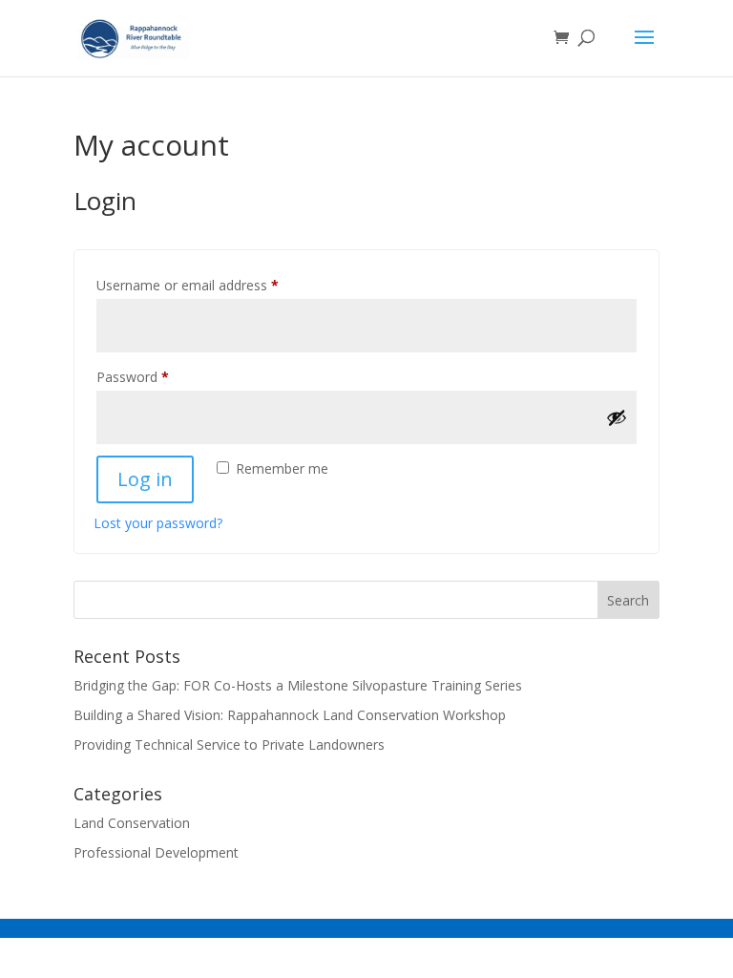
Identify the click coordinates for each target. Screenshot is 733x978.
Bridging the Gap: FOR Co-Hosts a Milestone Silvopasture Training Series (297, 685)
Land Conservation (131, 823)
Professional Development (156, 852)
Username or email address (214, 284)
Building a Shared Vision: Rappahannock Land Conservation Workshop (289, 715)
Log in (145, 479)
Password (159, 376)
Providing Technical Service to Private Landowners (229, 744)
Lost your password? (158, 523)
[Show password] (616, 417)
